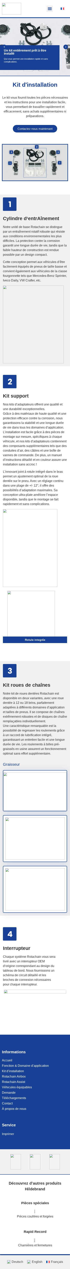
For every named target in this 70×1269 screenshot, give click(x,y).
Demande (9, 1092)
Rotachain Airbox (14, 1076)
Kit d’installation (13, 1071)
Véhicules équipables (17, 1087)
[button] (49, 9)
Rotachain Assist (13, 1081)
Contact (7, 1103)
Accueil (7, 1060)
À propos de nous (14, 1108)
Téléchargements (14, 1098)
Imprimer (8, 1134)
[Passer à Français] (62, 8)
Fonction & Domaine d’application (25, 1065)
